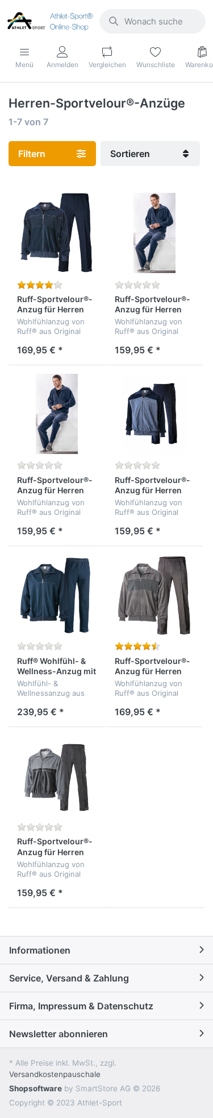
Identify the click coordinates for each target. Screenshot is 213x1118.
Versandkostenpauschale (55, 1074)
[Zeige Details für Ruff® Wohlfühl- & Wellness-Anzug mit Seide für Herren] (57, 595)
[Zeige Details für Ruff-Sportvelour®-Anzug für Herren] (57, 233)
